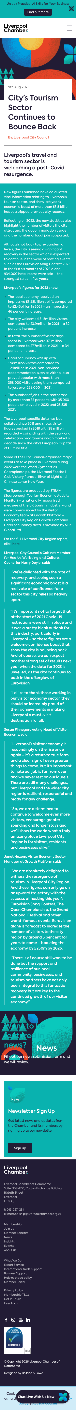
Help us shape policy (18, 1277)
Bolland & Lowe (32, 1373)
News (8, 1237)
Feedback (11, 1303)
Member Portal (14, 1282)
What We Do (12, 1260)
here (16, 544)
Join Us (9, 1228)
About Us (10, 1250)
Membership (12, 1224)
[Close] (71, 8)
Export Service (14, 1265)
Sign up (20, 1148)
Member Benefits (16, 1233)
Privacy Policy (13, 1290)
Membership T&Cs (16, 1294)
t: (14, 1209)
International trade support (23, 1269)
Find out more (38, 12)
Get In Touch (12, 1299)
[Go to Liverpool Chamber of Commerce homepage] (16, 28)
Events (9, 1246)
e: (32, 1214)
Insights (9, 1241)
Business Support (15, 1273)
